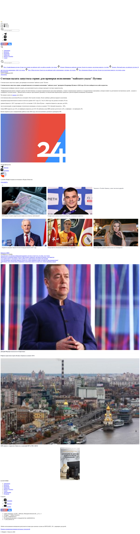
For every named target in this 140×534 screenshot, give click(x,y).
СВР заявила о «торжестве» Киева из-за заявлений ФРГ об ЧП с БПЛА (19, 446)
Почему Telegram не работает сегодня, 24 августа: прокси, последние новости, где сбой (84, 67)
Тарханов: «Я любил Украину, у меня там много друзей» (109, 188)
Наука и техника (8, 489)
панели (14, 95)
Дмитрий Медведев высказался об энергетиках (13, 351)
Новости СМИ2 (5, 253)
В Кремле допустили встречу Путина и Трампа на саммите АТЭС (18, 355)
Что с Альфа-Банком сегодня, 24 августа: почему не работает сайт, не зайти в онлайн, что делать (30, 67)
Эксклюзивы (7, 492)
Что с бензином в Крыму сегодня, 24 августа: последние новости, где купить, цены (102, 70)
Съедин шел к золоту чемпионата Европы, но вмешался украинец (65, 215)
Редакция (6, 494)
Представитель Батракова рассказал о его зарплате (61, 247)
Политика (6, 486)
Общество (6, 488)
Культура (6, 485)
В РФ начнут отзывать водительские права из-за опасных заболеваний (21, 215)
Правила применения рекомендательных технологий (15, 529)
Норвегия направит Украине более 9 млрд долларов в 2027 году (19, 247)
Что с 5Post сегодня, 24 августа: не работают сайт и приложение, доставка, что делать (52, 70)
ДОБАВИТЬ (4, 182)
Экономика (4, 74)
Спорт (5, 491)
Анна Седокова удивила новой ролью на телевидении (108, 247)
